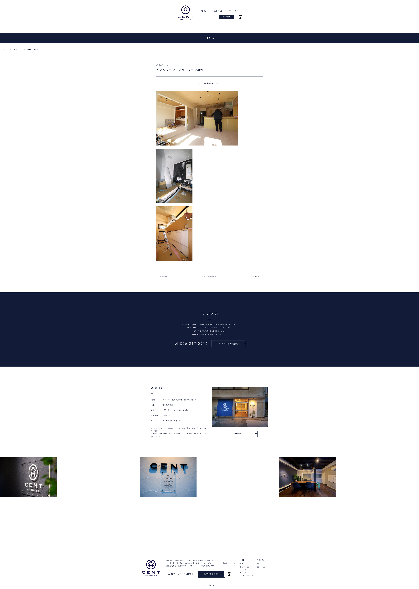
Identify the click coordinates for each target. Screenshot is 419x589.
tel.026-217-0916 (190, 343)
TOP (242, 560)
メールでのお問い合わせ (228, 343)
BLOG (260, 563)
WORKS (232, 11)
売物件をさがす (211, 574)
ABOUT (204, 11)
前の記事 (163, 276)
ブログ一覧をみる (209, 276)
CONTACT (262, 567)
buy (244, 569)
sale (244, 572)
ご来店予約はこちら (240, 433)
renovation (247, 575)
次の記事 (255, 276)
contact (226, 17)
